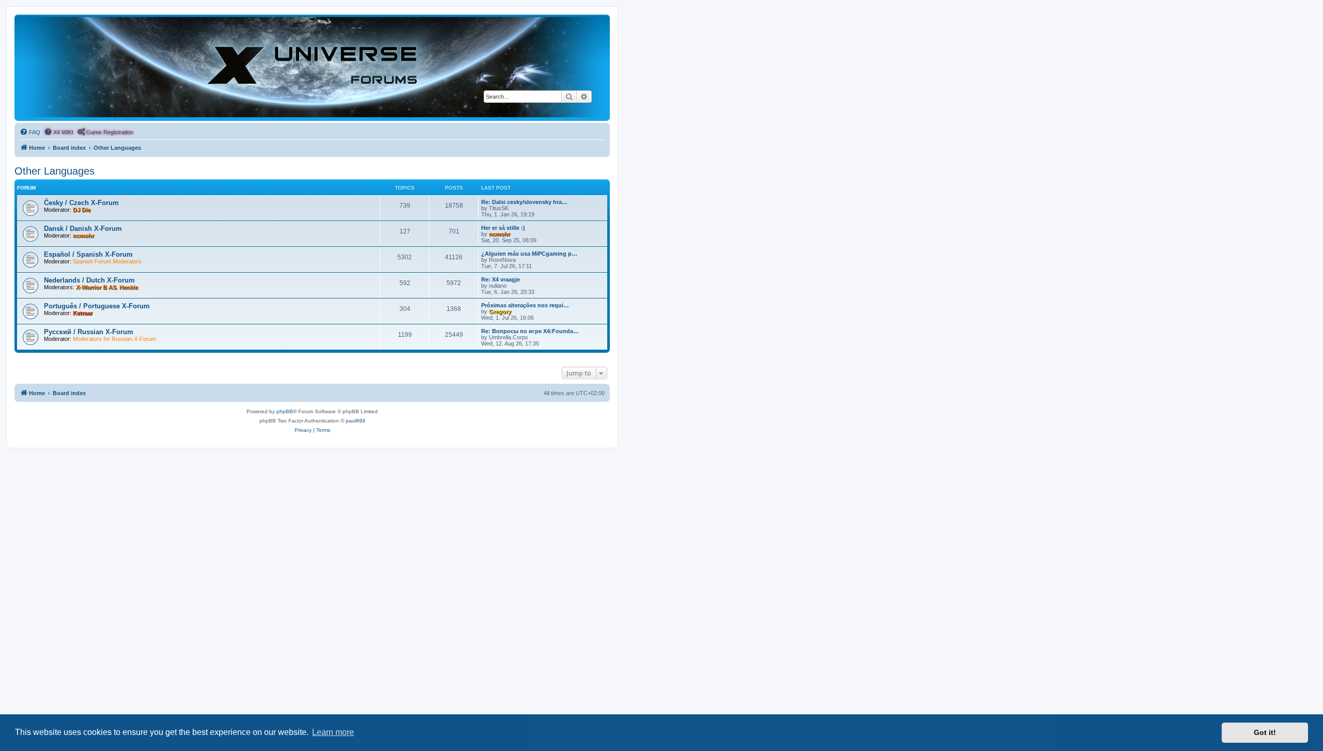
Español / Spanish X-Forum (88, 254)
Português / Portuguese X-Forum (97, 306)
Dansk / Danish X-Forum (83, 228)
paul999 (355, 421)
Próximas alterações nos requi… (525, 305)
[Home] (312, 67)
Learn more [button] (333, 732)
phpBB (284, 411)
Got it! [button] (1265, 732)
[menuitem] (30, 132)
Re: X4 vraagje (500, 279)
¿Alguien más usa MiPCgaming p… (529, 254)
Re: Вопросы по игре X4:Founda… (530, 331)
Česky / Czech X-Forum (81, 203)
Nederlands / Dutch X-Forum (89, 280)
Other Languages (54, 171)
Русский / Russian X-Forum (88, 332)
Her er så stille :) (503, 228)
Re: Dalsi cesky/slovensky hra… (524, 202)
